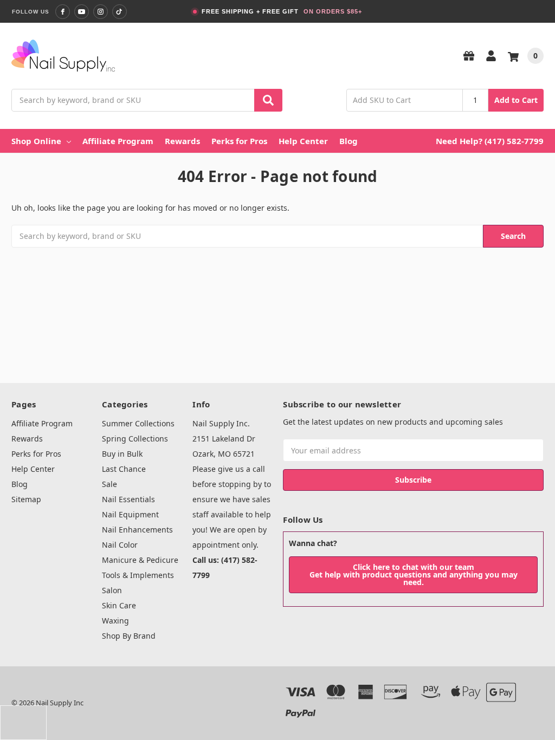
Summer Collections (138, 423)
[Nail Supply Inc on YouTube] (81, 11)
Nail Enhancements (137, 529)
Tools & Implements (138, 575)
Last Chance (124, 469)
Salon (112, 590)
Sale (109, 484)
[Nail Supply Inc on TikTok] (119, 11)
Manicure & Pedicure (140, 560)
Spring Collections (135, 438)
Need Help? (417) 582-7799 (490, 140)
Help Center (303, 140)
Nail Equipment (130, 514)
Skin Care (119, 605)
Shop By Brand (129, 636)
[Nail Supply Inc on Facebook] (62, 11)
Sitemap (26, 499)
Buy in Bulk (122, 454)
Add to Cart (516, 100)
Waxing (115, 620)
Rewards (182, 140)
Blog (348, 140)
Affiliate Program (117, 140)
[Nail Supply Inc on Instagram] (100, 11)
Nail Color (120, 545)
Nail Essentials (128, 499)
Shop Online (36, 140)
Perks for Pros (239, 140)
